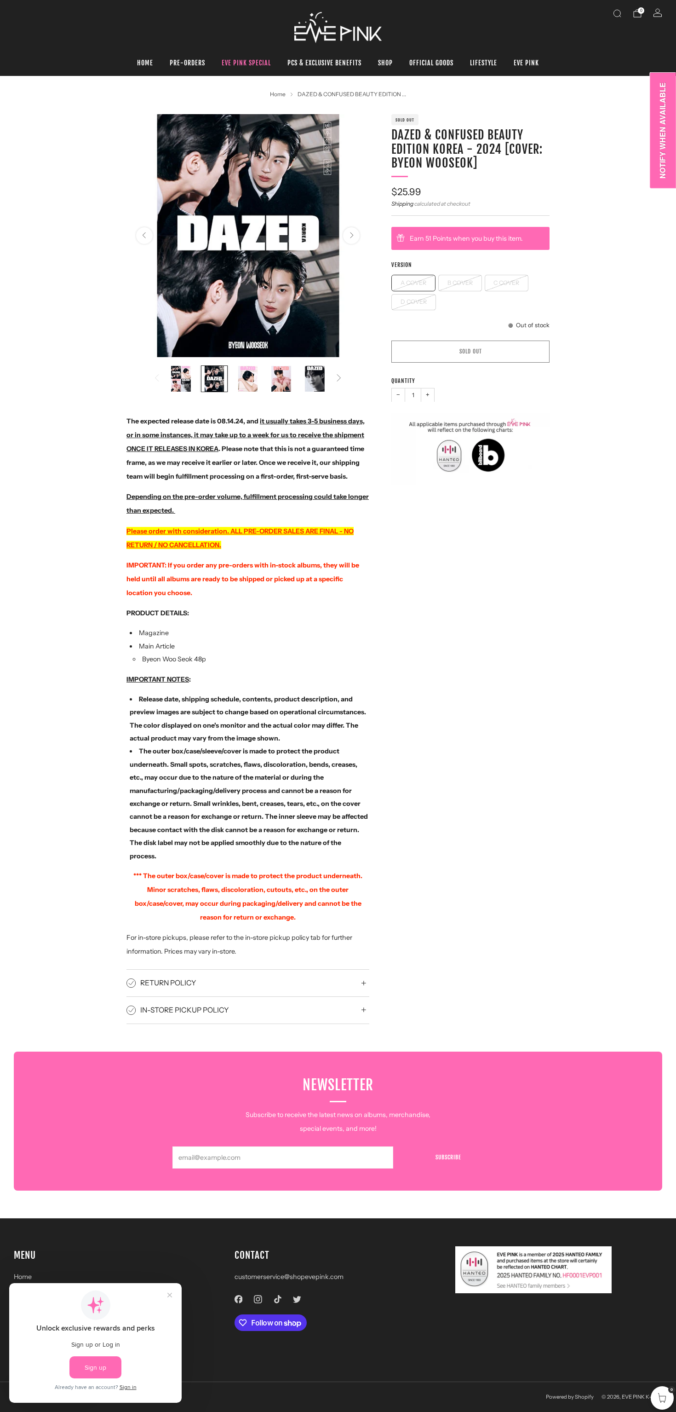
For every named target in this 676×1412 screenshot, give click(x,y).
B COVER (460, 282)
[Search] (617, 13)
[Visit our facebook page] (238, 1299)
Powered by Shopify (570, 1397)
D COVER (414, 301)
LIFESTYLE (483, 63)
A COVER (413, 282)
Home (145, 63)
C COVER (506, 282)
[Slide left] (156, 378)
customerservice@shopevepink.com (289, 1277)
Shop (385, 63)
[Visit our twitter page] (297, 1299)
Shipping (402, 203)
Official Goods (431, 63)
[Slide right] (338, 378)
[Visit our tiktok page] (277, 1299)
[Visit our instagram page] (258, 1299)
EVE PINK (526, 63)
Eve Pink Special (246, 63)
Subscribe (448, 1157)
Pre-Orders (187, 63)
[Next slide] (351, 235)
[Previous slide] (144, 235)
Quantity (403, 380)
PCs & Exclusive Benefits (324, 63)
